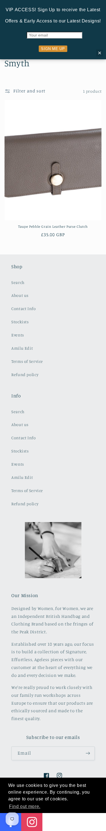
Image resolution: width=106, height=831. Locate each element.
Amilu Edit (22, 348)
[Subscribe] (87, 753)
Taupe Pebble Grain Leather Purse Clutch (53, 226)
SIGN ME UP (53, 49)
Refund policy (24, 374)
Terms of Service (27, 361)
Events (17, 335)
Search (18, 282)
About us (20, 295)
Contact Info (23, 308)
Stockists (20, 321)
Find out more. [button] (24, 806)
